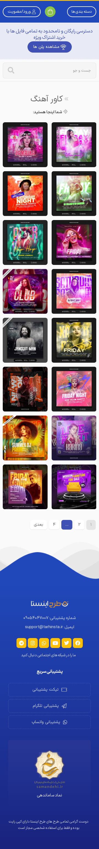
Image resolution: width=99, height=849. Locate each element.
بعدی (38, 525)
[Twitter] (67, 643)
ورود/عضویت (19, 12)
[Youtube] (55, 643)
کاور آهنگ (47, 99)
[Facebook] (78, 643)
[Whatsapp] (44, 643)
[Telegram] (21, 643)
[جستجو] (11, 70)
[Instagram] (33, 643)
